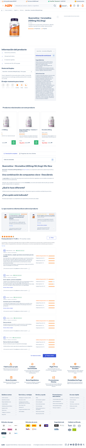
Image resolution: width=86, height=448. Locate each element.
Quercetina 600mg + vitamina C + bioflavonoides (28, 130)
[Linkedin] (76, 445)
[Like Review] (26, 229)
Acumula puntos (80, 1)
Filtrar (52, 237)
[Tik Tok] (68, 445)
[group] (34, 28)
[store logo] (8, 6)
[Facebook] (79, 445)
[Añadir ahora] (13, 142)
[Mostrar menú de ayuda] (74, 5)
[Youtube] (71, 445)
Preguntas (45, 28)
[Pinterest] (81, 445)
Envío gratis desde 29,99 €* (10, 1)
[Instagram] (66, 445)
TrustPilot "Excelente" (57, 1)
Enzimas (21, 10)
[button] (14, 28)
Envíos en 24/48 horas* (33, 1)
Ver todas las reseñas (36, 355)
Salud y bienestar (8, 10)
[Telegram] (73, 445)
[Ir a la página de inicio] (3, 10)
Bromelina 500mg (47, 129)
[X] (84, 445)
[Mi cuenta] (78, 5)
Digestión (16, 10)
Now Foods (25, 169)
